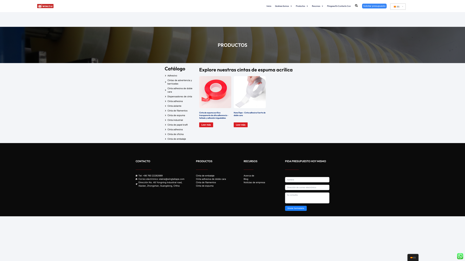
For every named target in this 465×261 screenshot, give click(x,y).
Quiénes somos (282, 6)
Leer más (206, 124)
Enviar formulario (296, 208)
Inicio (269, 6)
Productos (300, 6)
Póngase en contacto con (339, 6)
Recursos (316, 6)
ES (397, 6)
